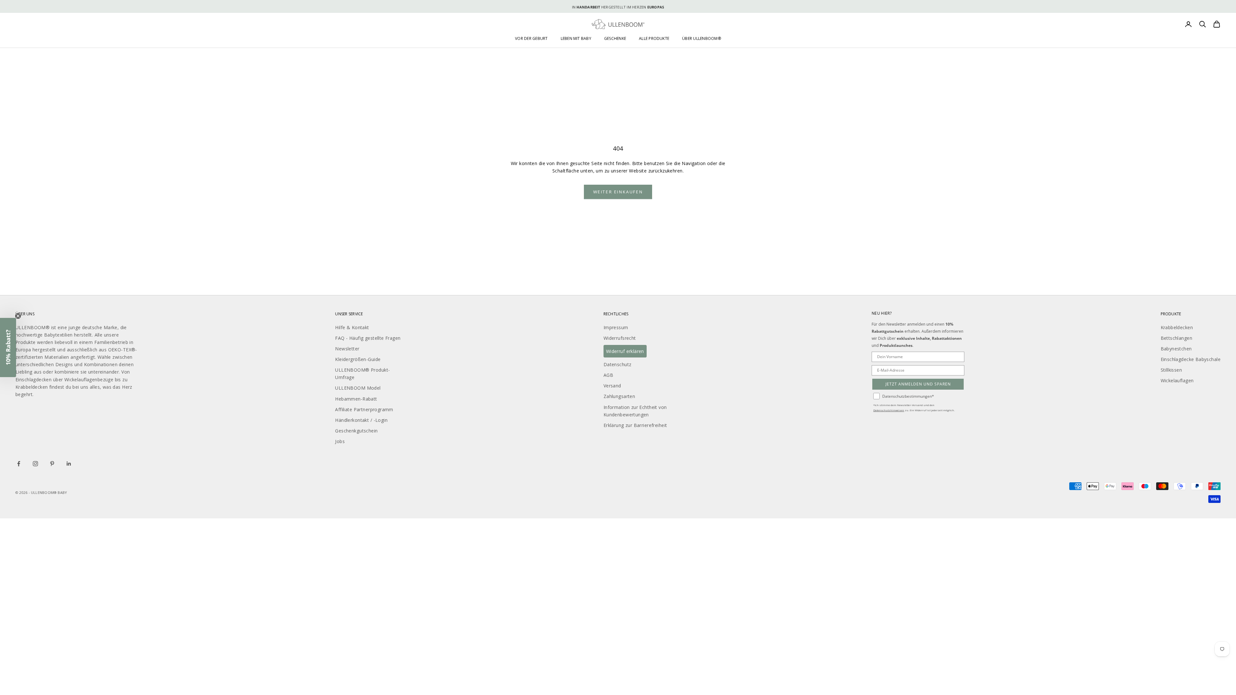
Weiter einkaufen (618, 192)
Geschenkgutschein (356, 431)
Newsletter (347, 349)
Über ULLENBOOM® (701, 38)
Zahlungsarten (619, 396)
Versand (612, 386)
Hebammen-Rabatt (356, 399)
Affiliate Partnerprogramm (364, 409)
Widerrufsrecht (620, 338)
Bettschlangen (1176, 338)
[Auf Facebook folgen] (18, 463)
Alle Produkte (654, 38)
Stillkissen (1171, 370)
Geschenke (615, 38)
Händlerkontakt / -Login (361, 420)
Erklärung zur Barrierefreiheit (635, 425)
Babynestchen (1176, 349)
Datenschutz (618, 364)
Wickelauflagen (1177, 380)
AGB (608, 375)
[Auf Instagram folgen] (35, 463)
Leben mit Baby (576, 38)
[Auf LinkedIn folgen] (69, 463)
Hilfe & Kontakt (352, 327)
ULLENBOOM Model (357, 388)
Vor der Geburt (531, 38)
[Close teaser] (18, 316)
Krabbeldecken (1177, 327)
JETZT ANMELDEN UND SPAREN (918, 384)
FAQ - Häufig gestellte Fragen (367, 338)
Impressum (616, 327)
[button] (8, 347)
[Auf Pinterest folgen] (52, 463)
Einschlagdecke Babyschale (1191, 359)
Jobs (340, 441)
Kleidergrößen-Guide (357, 359)
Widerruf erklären (625, 351)
